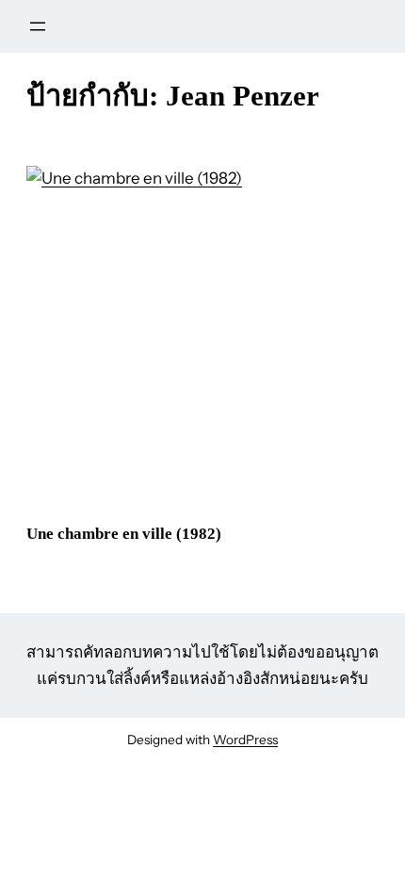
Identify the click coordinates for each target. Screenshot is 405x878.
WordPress (245, 739)
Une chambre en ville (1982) (123, 534)
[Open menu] (37, 26)
